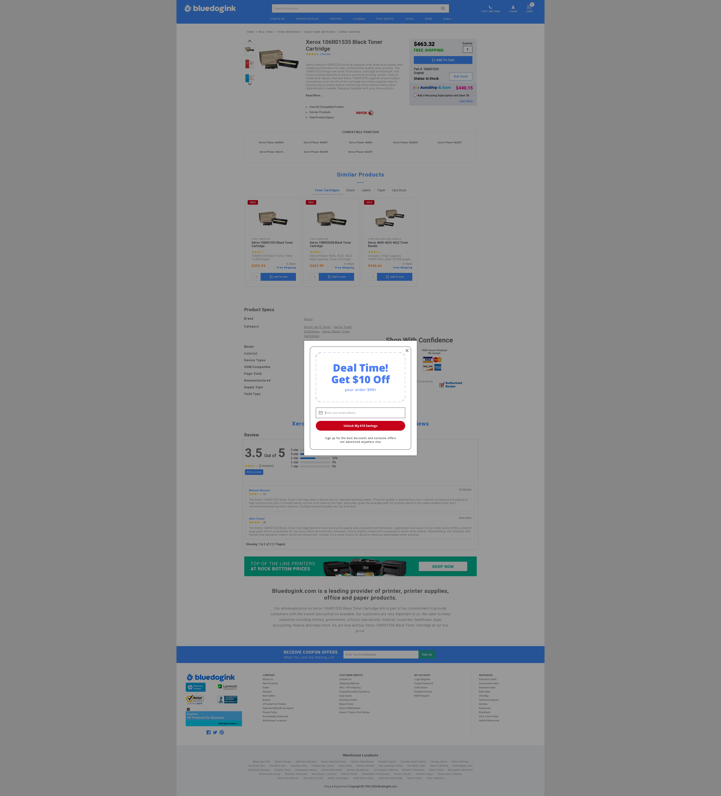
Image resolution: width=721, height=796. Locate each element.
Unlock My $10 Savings (360, 426)
